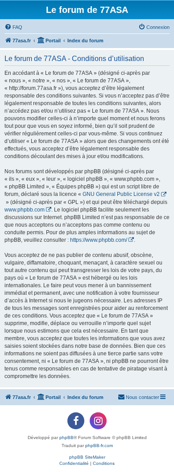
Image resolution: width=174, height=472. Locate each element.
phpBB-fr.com (99, 445)
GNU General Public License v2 (121, 194)
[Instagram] (98, 420)
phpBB (66, 437)
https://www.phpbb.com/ (98, 240)
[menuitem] (13, 27)
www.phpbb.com (24, 210)
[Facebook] (75, 420)
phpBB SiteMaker (87, 457)
